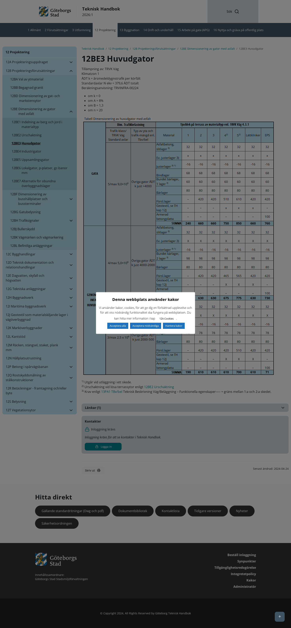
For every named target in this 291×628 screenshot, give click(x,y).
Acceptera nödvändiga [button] (145, 325)
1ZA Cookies (166, 318)
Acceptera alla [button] (118, 325)
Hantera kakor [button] (173, 325)
